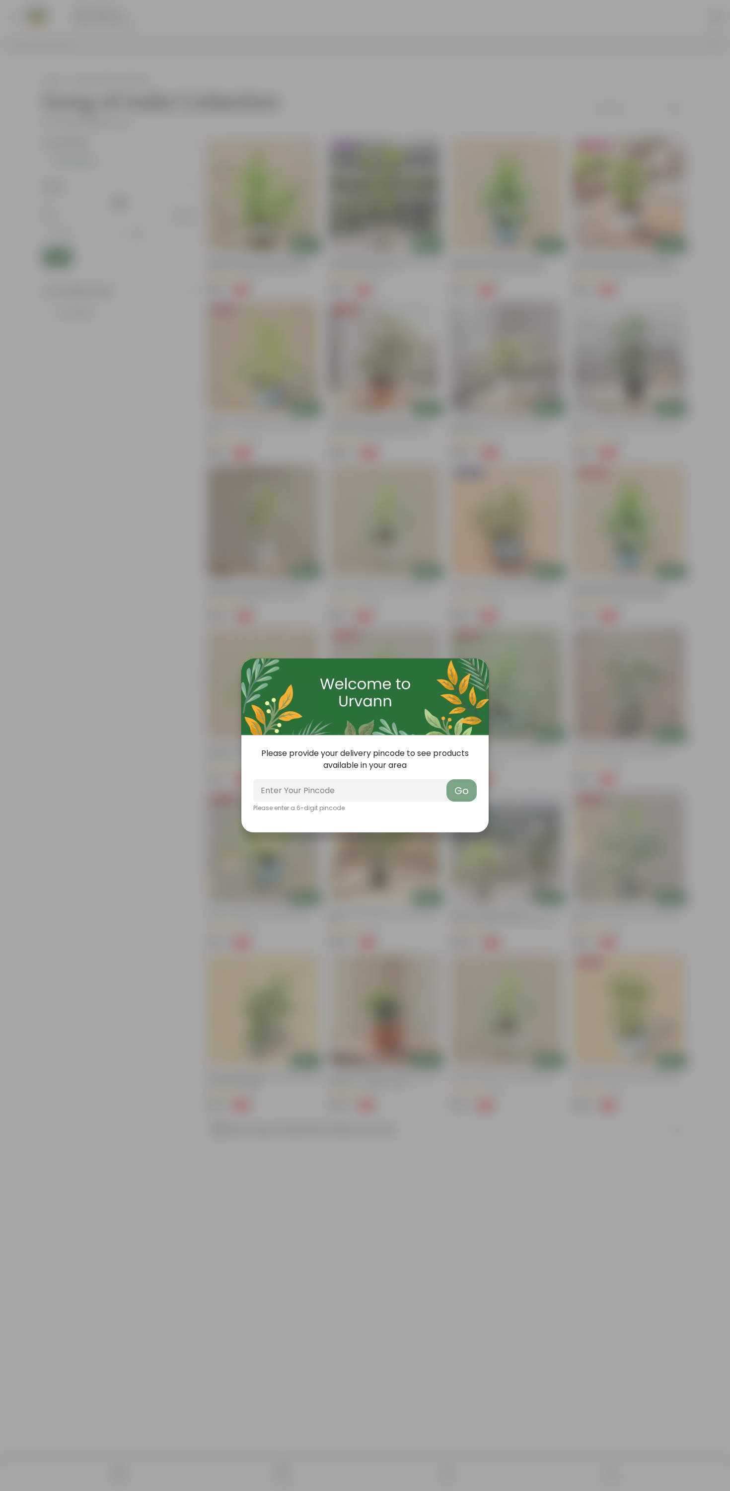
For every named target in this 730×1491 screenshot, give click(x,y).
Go (461, 791)
